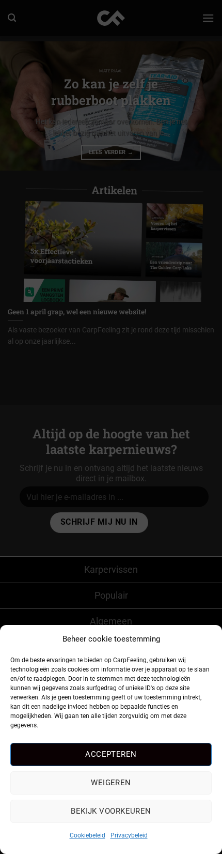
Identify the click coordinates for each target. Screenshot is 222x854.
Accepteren (111, 754)
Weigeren (111, 782)
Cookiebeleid (87, 835)
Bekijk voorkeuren (111, 811)
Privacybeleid (129, 835)
